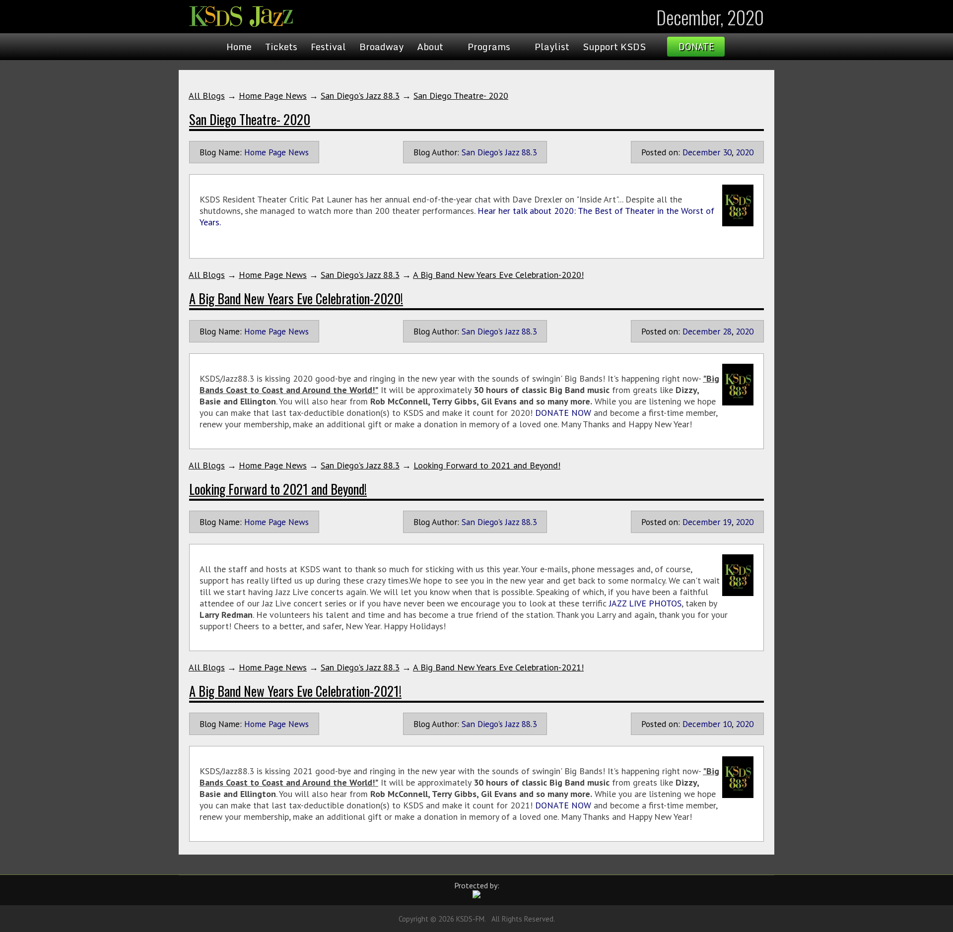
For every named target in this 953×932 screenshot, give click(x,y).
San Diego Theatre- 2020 (460, 95)
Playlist (552, 46)
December (701, 152)
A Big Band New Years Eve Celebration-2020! (498, 274)
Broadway (381, 46)
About (430, 46)
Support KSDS (614, 46)
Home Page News (273, 95)
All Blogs (207, 95)
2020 (744, 152)
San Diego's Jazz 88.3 (360, 95)
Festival (328, 46)
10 (727, 724)
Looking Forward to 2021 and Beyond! (486, 465)
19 (727, 522)
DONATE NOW (563, 412)
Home (239, 46)
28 (727, 331)
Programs (489, 46)
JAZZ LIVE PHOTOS (645, 603)
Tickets (281, 46)
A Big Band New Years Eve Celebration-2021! (498, 667)
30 (727, 152)
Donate (696, 47)
